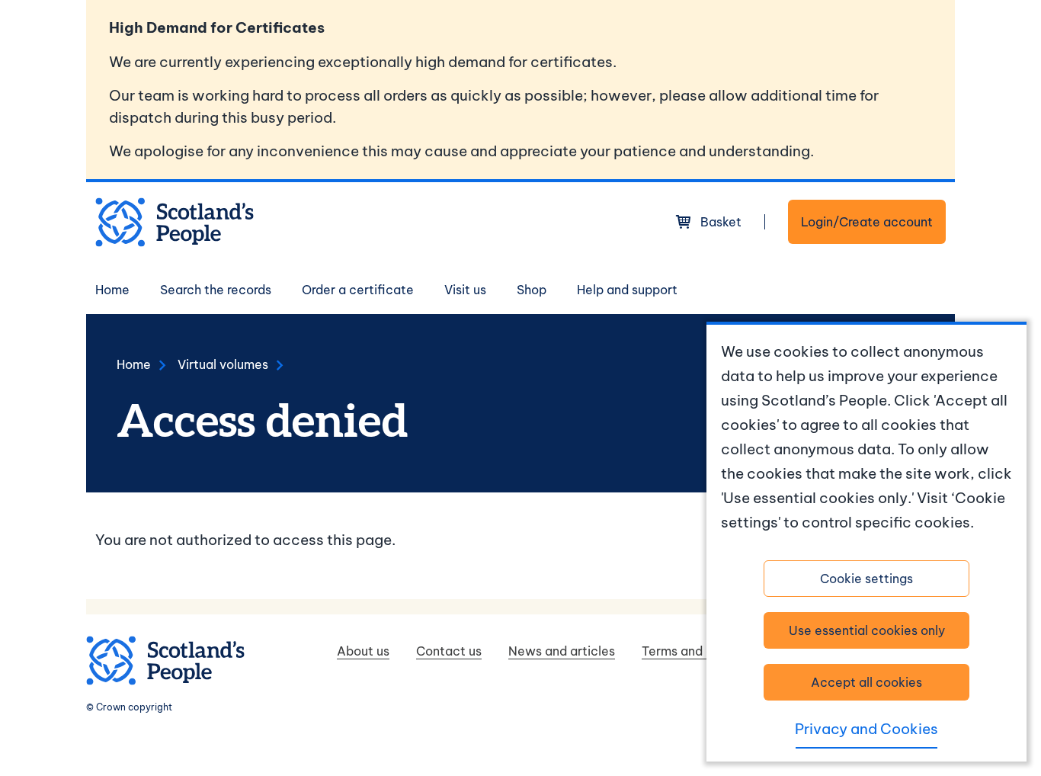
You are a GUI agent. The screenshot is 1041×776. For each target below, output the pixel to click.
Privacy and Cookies (866, 729)
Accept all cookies (866, 682)
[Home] (174, 222)
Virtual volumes (223, 364)
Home (112, 289)
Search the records (215, 289)
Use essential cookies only (867, 630)
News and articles (561, 651)
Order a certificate (358, 289)
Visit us (465, 289)
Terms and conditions (704, 651)
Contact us (449, 651)
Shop (531, 289)
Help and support (627, 289)
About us (363, 651)
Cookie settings (866, 578)
